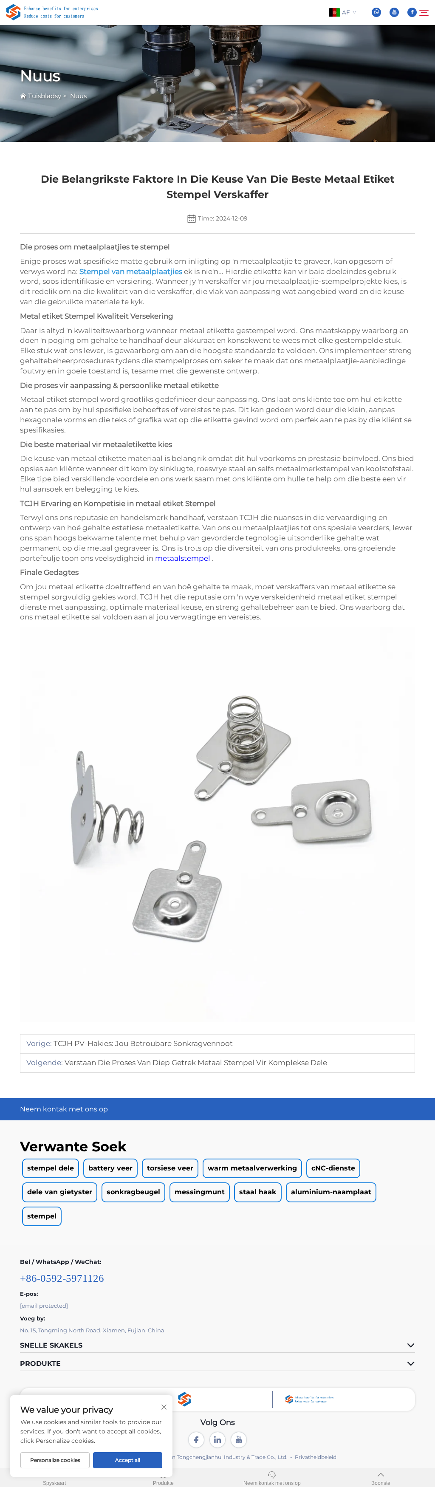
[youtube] (394, 12)
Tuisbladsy (44, 96)
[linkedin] (217, 1439)
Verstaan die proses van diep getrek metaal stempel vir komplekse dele (195, 1062)
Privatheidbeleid (315, 1457)
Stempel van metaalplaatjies (131, 271)
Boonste (380, 1483)
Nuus (78, 96)
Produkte (163, 1483)
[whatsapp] (376, 12)
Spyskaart (54, 1483)
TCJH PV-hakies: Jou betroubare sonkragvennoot (142, 1043)
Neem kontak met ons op (272, 1483)
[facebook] (412, 12)
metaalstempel (183, 558)
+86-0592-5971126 (62, 1278)
